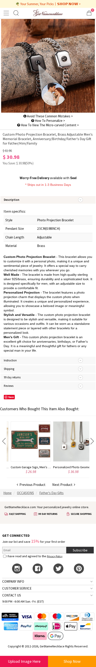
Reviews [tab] (8, 386)
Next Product (63, 484)
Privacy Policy (55, 556)
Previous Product (32, 484)
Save (11, 397)
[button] (4, 441)
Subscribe (80, 550)
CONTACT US (11, 595)
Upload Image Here (24, 661)
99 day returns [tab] (12, 377)
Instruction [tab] (10, 360)
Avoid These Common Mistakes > (49, 116)
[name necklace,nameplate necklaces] (48, 13)
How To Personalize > (49, 120)
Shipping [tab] (9, 369)
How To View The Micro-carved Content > (49, 125)
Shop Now (72, 661)
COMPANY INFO (13, 581)
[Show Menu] (7, 13)
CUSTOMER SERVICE (16, 588)
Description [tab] (11, 200)
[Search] (16, 13)
